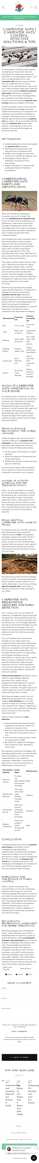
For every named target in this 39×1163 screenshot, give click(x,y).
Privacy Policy (15, 1039)
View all (19, 1075)
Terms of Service (29, 1039)
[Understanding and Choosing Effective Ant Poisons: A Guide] (3, 1080)
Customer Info (19, 1133)
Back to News (21, 1057)
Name (4, 988)
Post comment (19, 1031)
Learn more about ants (19, 1139)
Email (5, 998)
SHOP (19, 1126)
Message (6, 1008)
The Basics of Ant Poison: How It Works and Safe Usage (20, 1099)
